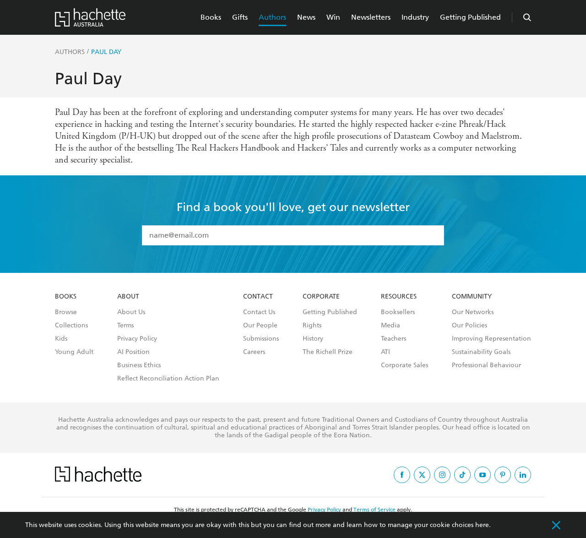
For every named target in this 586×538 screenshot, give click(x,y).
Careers (254, 352)
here (482, 525)
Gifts (240, 17)
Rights (312, 325)
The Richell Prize (328, 352)
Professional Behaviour (486, 365)
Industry (415, 17)
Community (472, 296)
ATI (385, 352)
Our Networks (473, 312)
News (306, 17)
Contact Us (259, 312)
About (128, 296)
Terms (125, 325)
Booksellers (398, 312)
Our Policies (469, 325)
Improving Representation (491, 339)
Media (390, 325)
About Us (131, 312)
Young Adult (74, 352)
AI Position (133, 352)
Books (211, 17)
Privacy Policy (137, 339)
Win (333, 17)
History (313, 339)
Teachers (393, 339)
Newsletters (371, 17)
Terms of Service (374, 509)
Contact (258, 296)
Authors (272, 17)
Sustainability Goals (481, 352)
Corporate (321, 296)
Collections (71, 325)
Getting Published (470, 17)
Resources (399, 296)
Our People (260, 325)
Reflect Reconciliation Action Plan (168, 378)
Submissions (261, 339)
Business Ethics (139, 365)
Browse (66, 312)
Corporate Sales (404, 365)
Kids (61, 339)
